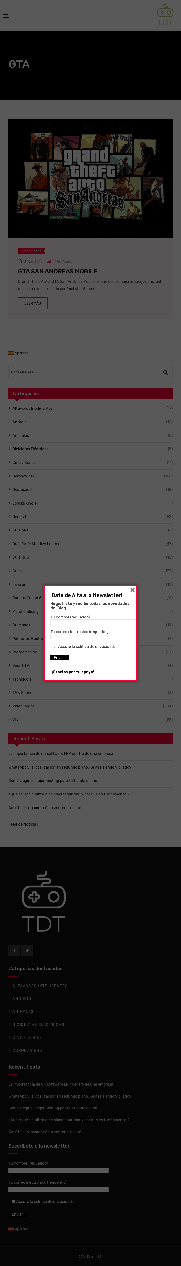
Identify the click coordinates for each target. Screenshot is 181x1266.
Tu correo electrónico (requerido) (79, 632)
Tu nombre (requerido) (70, 617)
